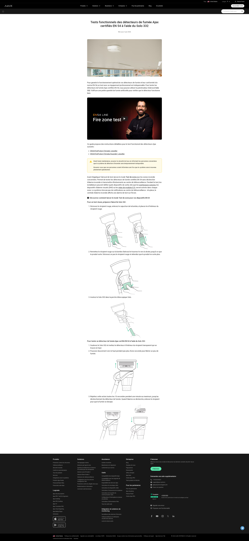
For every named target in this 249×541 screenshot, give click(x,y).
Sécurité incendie (57, 467)
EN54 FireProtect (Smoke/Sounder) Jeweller (107, 154)
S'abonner (156, 469)
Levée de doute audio (107, 521)
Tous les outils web (107, 504)
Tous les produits (57, 472)
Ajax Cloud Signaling (58, 509)
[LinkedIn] (173, 516)
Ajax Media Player (57, 511)
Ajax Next (128, 475)
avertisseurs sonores (147, 185)
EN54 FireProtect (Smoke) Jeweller (103, 151)
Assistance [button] (108, 6)
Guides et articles (106, 462)
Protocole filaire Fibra (58, 483)
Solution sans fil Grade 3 (83, 472)
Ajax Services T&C (160, 536)
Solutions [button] (95, 6)
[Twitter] (168, 516)
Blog (150, 6)
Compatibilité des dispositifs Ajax (111, 476)
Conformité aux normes (108, 467)
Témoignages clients (83, 462)
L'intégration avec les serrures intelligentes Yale (85, 480)
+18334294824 (157, 479)
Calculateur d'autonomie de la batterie (112, 490)
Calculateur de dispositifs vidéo (110, 488)
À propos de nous (130, 465)
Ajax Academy (130, 491)
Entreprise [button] (122, 6)
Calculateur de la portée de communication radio (109, 493)
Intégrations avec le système (61, 478)
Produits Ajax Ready (58, 480)
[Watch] (124, 118)
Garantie (76, 538)
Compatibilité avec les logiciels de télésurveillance (111, 479)
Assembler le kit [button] (238, 6)
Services (55, 475)
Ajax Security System (58, 493)
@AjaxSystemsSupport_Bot (160, 484)
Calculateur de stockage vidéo (110, 485)
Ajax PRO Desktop (58, 501)
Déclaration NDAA (111, 536)
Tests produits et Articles (133, 480)
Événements (129, 470)
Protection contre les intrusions (61, 462)
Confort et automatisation (60, 470)
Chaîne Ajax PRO (130, 478)
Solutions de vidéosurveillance (85, 477)
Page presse (129, 467)
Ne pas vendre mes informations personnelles (129, 536)
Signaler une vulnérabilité (87, 536)
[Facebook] (151, 516)
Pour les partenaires (138, 6)
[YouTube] (157, 516)
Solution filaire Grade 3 (83, 474)
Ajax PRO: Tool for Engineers (60, 496)
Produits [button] (83, 6)
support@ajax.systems (159, 482)
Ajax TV (55, 504)
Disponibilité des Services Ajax (110, 483)
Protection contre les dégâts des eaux (87, 484)
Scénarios (55, 514)
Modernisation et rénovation (84, 486)
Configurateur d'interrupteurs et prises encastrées (112, 498)
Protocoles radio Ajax (58, 485)
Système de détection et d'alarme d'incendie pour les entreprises (86, 468)
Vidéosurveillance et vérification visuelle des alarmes (110, 517)
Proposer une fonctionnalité (161, 508)
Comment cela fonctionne (84, 489)
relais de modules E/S (126, 188)
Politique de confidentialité (71, 536)
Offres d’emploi (130, 472)
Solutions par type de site (84, 465)
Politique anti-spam (149, 536)
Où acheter (159, 6)
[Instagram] (162, 516)
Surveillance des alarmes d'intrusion (111, 514)
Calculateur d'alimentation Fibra (110, 501)
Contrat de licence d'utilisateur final (62, 538)
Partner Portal (129, 493)
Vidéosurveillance (58, 465)
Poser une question (158, 487)
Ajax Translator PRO (58, 506)
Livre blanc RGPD (99, 536)
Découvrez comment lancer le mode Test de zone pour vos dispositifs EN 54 (120, 198)
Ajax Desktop (56, 498)
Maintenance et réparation (109, 465)
